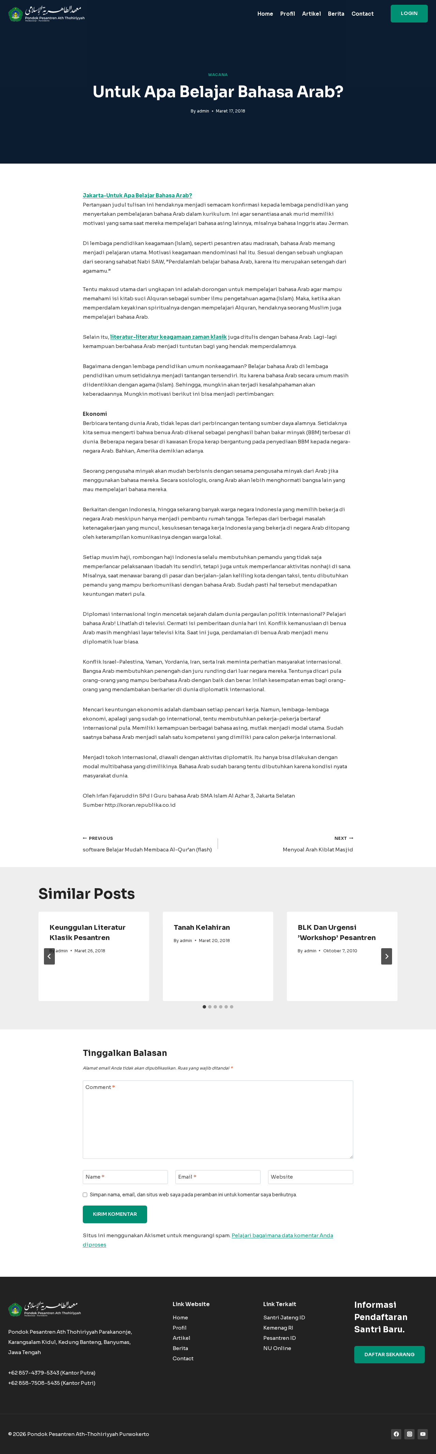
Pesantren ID (279, 1338)
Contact (363, 14)
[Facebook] (396, 1434)
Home (265, 14)
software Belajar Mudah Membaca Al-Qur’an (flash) (147, 844)
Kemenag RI (278, 1327)
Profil (287, 14)
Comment (100, 1087)
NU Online (277, 1348)
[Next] (386, 956)
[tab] (204, 1007)
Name (95, 1176)
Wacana (218, 75)
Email (187, 1176)
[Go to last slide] (49, 956)
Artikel (311, 14)
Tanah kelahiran (202, 927)
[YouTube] (423, 1434)
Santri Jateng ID (284, 1317)
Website (282, 1176)
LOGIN (409, 13)
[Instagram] (409, 1434)
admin (203, 110)
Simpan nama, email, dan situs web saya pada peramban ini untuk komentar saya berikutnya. (193, 1195)
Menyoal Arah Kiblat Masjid (318, 844)
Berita (336, 14)
